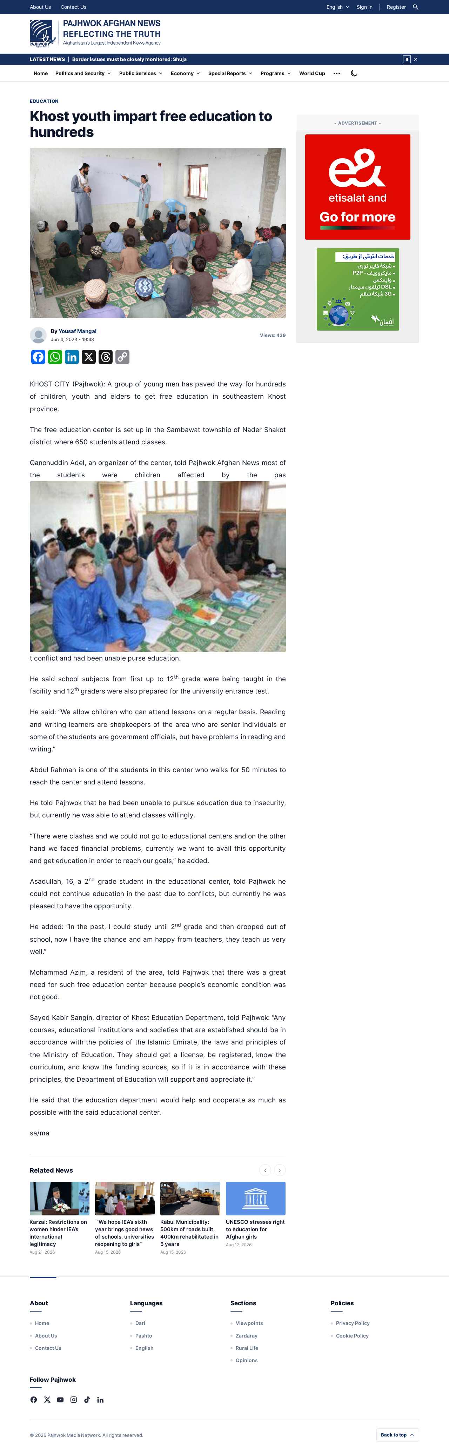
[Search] (415, 7)
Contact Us (73, 7)
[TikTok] (87, 1400)
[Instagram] (74, 1400)
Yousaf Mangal (77, 331)
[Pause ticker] (407, 59)
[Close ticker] (415, 59)
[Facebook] (34, 1400)
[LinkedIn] (100, 1400)
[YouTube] (60, 1400)
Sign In (365, 7)
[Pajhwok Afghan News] (95, 34)
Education (44, 101)
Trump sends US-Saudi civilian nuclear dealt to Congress (140, 59)
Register (396, 7)
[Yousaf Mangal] (38, 335)
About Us (40, 7)
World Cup (312, 73)
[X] (47, 1400)
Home (41, 73)
